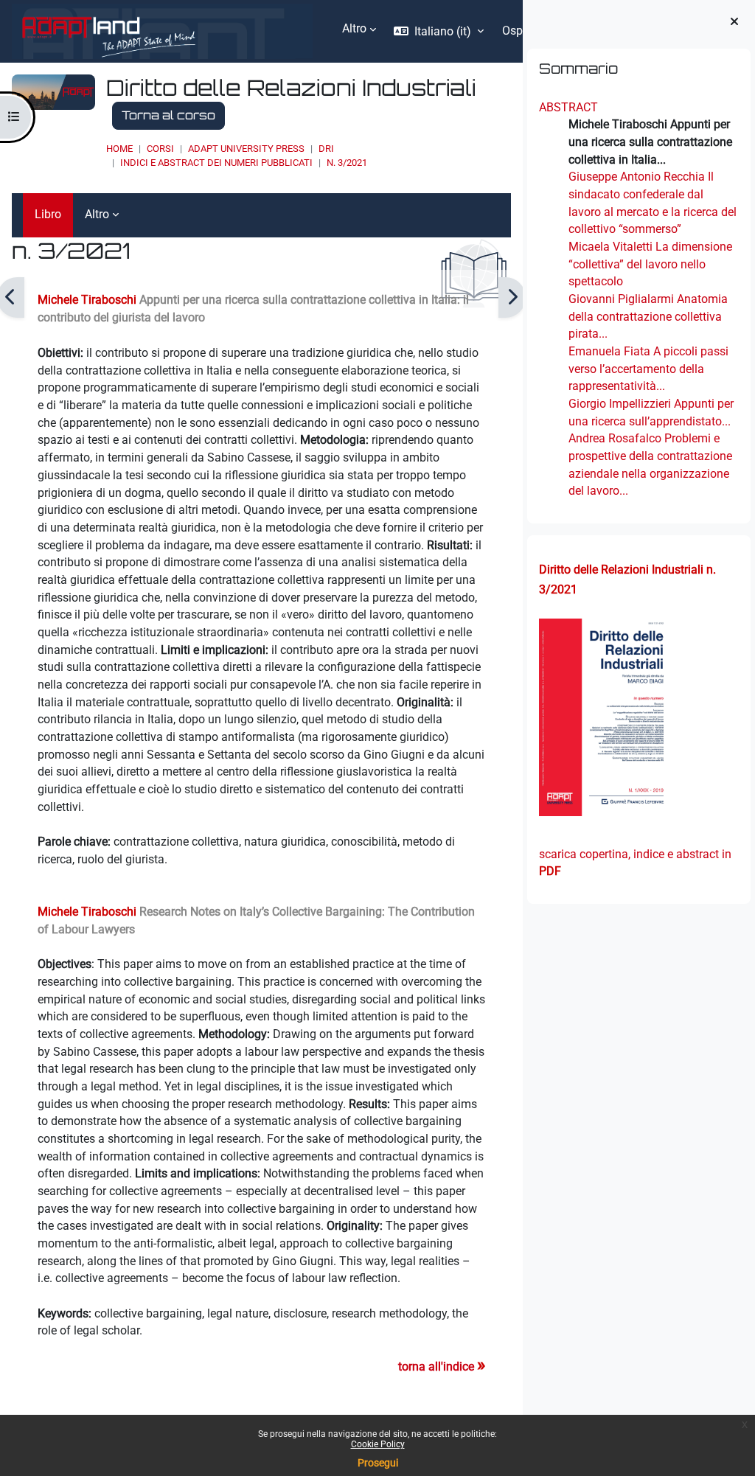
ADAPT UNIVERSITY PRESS (246, 148)
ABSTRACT (568, 107)
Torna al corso (168, 115)
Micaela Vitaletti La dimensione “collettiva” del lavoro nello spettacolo (650, 264)
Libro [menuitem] (48, 214)
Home (119, 148)
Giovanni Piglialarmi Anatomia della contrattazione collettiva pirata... (648, 316)
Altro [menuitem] (354, 28)
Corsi (160, 148)
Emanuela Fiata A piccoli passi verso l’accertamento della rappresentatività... (648, 368)
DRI (326, 148)
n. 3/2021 (347, 162)
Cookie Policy (378, 1444)
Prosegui (378, 1463)
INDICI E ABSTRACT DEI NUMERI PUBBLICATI (216, 162)
